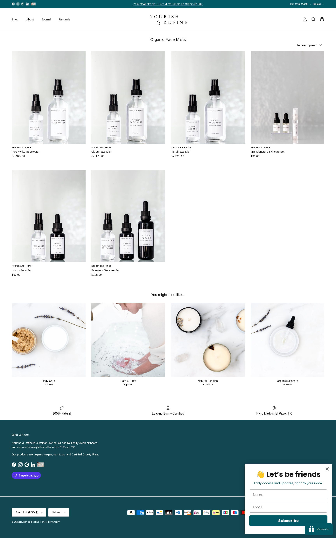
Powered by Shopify (50, 522)
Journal (46, 19)
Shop (15, 19)
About (30, 19)
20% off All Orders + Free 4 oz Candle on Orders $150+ (168, 4)
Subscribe (288, 520)
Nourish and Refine (29, 522)
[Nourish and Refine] (168, 19)
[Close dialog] (327, 469)
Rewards (64, 19)
